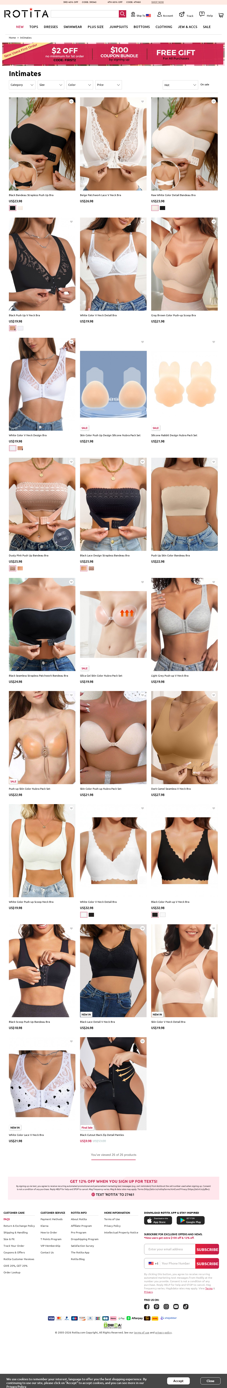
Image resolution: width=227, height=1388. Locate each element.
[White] (20, 328)
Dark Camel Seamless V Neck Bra (171, 788)
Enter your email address (166, 1249)
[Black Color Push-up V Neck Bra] (184, 850)
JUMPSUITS (119, 27)
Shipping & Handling (16, 1232)
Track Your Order (14, 1245)
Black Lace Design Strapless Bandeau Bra (104, 555)
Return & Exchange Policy (19, 1225)
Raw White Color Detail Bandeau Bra (173, 195)
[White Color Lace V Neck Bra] (42, 1083)
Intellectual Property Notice (121, 1232)
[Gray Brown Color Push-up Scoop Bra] (184, 263)
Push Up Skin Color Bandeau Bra (170, 555)
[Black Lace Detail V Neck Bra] (113, 970)
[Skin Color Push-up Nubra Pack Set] (113, 737)
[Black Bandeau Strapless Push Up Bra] (42, 143)
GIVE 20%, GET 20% (15, 1265)
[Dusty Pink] (12, 568)
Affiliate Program (81, 1225)
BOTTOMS (142, 27)
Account (168, 16)
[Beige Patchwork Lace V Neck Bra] (113, 143)
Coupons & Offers (14, 1252)
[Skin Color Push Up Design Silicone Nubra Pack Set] (113, 384)
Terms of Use (112, 1219)
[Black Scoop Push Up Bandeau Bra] (42, 970)
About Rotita (79, 1219)
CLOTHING (164, 27)
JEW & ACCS (187, 27)
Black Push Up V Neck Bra (24, 315)
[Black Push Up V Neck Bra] (42, 263)
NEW (20, 27)
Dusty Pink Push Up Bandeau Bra (28, 555)
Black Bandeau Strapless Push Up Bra (31, 195)
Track (189, 16)
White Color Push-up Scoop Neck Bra (31, 901)
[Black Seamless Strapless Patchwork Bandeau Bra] (42, 624)
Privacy (148, 1292)
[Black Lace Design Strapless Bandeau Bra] (113, 504)
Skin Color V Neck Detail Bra (168, 1021)
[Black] (12, 208)
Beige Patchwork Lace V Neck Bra (100, 195)
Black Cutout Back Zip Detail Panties (102, 1135)
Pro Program (78, 1232)
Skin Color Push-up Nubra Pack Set (100, 788)
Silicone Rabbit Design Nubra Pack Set (174, 435)
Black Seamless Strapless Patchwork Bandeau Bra (38, 675)
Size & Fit (9, 1239)
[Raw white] (20, 208)
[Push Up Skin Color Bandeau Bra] (184, 504)
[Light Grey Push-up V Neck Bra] (184, 624)
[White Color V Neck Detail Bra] (113, 263)
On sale (204, 84)
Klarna (44, 1225)
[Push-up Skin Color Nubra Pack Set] (42, 737)
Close (210, 1381)
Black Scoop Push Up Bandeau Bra (29, 1021)
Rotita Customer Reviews (19, 1259)
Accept (178, 1381)
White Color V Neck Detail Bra (98, 315)
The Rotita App (80, 1252)
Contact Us (47, 1252)
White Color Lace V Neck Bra (26, 1135)
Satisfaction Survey (82, 1245)
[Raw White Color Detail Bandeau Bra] (184, 143)
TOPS (33, 27)
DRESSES (51, 27)
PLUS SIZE (96, 27)
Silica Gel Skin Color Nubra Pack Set (101, 675)
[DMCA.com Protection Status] (113, 1325)
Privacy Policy (112, 1225)
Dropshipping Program (84, 1239)
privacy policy (163, 1332)
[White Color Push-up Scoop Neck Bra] (42, 850)
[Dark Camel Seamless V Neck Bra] (184, 737)
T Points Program (51, 1239)
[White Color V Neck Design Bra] (42, 384)
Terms (209, 1288)
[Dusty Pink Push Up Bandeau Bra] (42, 504)
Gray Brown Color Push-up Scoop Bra (173, 315)
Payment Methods (52, 1219)
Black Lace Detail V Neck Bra (97, 1021)
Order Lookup (12, 1272)
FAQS (7, 1219)
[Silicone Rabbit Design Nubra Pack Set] (184, 384)
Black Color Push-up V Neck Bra (170, 901)
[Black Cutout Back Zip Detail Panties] (113, 1083)
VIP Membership (50, 1245)
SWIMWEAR (73, 27)
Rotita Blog (78, 1259)
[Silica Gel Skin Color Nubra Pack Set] (113, 624)
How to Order (49, 1232)
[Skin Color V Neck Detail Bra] (184, 970)
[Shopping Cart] (222, 15)
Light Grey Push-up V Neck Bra (169, 675)
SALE (207, 27)
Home (12, 37)
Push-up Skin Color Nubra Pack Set (29, 788)
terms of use (141, 1332)
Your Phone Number (176, 1263)
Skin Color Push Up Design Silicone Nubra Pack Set (110, 435)
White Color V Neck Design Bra (28, 435)
